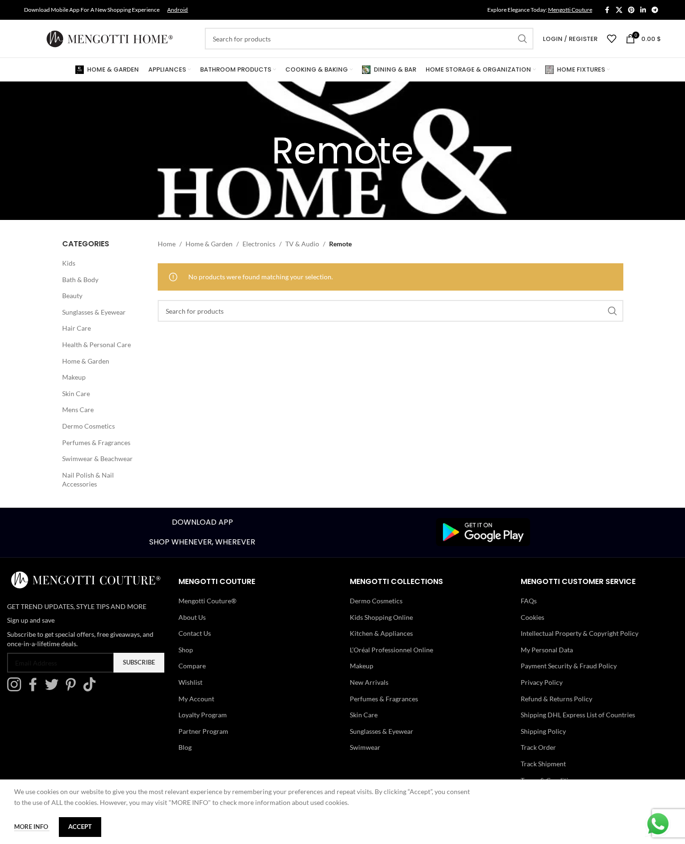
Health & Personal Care (96, 345)
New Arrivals (369, 682)
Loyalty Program (202, 715)
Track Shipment (543, 764)
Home (167, 244)
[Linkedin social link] (643, 10)
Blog (185, 747)
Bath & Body (80, 280)
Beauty (72, 296)
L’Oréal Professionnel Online (391, 650)
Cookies (532, 617)
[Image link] (483, 532)
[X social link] (619, 10)
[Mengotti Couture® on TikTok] (91, 689)
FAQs (529, 601)
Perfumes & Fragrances (96, 442)
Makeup (74, 377)
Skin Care (76, 394)
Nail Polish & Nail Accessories (88, 479)
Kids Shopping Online (381, 617)
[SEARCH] (522, 38)
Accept (80, 826)
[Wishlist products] (611, 38)
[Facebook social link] (607, 10)
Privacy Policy (542, 682)
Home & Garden (85, 361)
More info (31, 826)
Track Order (538, 747)
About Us (192, 617)
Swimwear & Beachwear (97, 458)
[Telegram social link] (655, 10)
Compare (192, 666)
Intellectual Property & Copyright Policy (579, 633)
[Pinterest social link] (631, 10)
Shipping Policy (543, 731)
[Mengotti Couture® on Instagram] (16, 689)
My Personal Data (547, 650)
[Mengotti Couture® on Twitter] (54, 689)
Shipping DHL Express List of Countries (578, 715)
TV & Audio (302, 244)
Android (177, 9)
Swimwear (365, 747)
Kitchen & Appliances (381, 633)
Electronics (258, 244)
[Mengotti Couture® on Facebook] (35, 689)
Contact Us (194, 633)
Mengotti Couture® (207, 601)
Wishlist (190, 682)
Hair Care (76, 328)
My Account (196, 699)
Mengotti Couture (570, 9)
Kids (68, 263)
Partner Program (203, 731)
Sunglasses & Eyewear (94, 312)
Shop (185, 650)
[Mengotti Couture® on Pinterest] (73, 689)
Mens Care (78, 410)
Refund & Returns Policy (556, 699)
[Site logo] (109, 38)
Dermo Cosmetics (88, 426)
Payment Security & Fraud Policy (569, 666)
